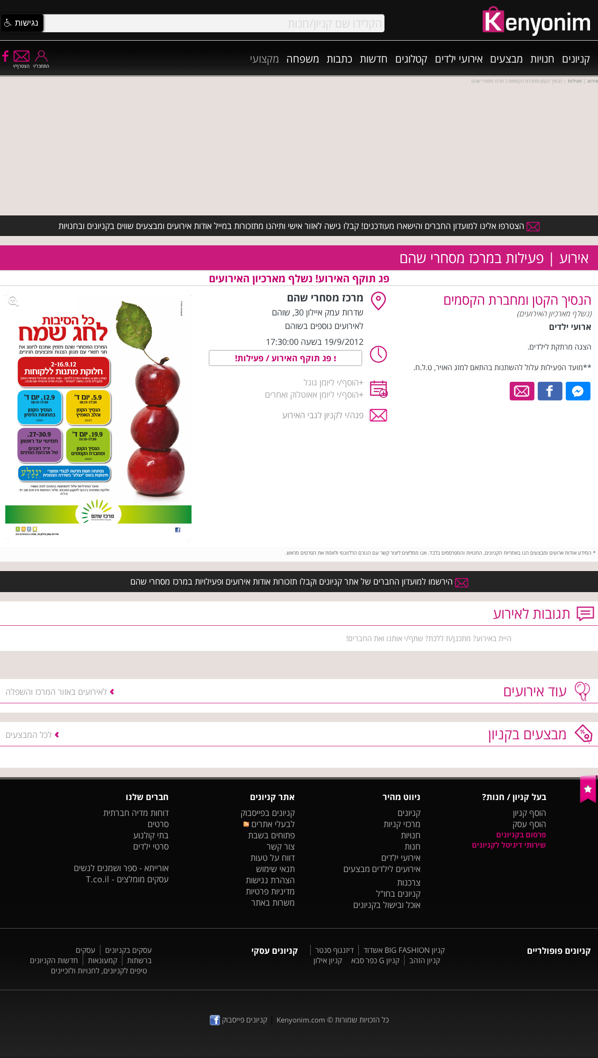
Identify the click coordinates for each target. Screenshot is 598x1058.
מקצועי (264, 58)
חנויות (542, 58)
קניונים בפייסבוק (268, 812)
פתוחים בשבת (271, 835)
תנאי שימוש (275, 868)
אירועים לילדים (396, 868)
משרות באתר (273, 902)
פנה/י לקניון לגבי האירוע (322, 415)
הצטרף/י (21, 66)
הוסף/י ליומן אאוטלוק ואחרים (312, 394)
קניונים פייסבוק (243, 1020)
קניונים (576, 58)
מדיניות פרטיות (270, 891)
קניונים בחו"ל (398, 893)
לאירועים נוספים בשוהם (324, 325)
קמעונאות (102, 960)
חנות (412, 846)
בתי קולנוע (151, 835)
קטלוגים (411, 58)
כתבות (339, 58)
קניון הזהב (424, 960)
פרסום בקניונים (521, 834)
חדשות (374, 58)
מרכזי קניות (402, 823)
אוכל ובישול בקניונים (386, 904)
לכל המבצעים (29, 734)
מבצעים (506, 58)
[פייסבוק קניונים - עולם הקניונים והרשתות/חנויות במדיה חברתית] (4, 55)
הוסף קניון (529, 812)
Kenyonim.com (301, 1019)
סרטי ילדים (151, 846)
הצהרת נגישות (270, 880)
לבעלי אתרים (271, 823)
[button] (21, 23)
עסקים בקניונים (128, 950)
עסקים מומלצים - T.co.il (127, 879)
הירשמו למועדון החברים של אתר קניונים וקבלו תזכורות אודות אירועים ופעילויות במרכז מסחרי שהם (292, 581)
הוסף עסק (529, 823)
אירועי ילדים (459, 58)
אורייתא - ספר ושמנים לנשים (121, 867)
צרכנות (408, 882)
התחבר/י (41, 66)
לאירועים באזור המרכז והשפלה (56, 691)
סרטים (158, 823)
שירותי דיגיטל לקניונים (509, 845)
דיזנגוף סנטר (334, 950)
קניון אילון (327, 960)
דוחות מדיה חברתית (136, 812)
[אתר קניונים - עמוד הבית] (589, 801)
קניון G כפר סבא (375, 960)
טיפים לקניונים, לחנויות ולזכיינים (99, 970)
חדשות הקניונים (54, 960)
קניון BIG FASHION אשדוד (404, 950)
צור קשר (281, 846)
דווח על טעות (272, 857)
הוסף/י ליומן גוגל (331, 382)
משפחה (302, 58)
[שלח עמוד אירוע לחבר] (522, 390)
